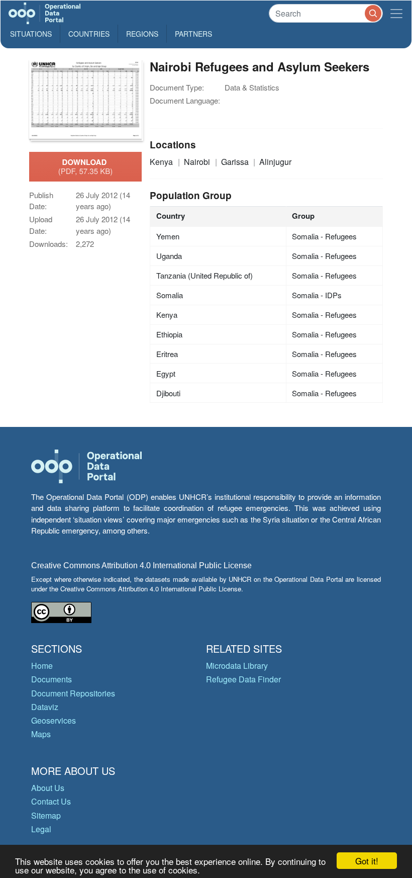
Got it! (366, 860)
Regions (142, 34)
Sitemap (46, 815)
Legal (41, 829)
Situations (31, 34)
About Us (47, 788)
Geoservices (53, 720)
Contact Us (51, 801)
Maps (41, 734)
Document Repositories (73, 693)
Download (85, 166)
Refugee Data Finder (243, 679)
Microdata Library (237, 665)
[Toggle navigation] (396, 13)
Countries (89, 34)
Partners (193, 34)
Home (42, 665)
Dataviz (44, 707)
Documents (51, 679)
